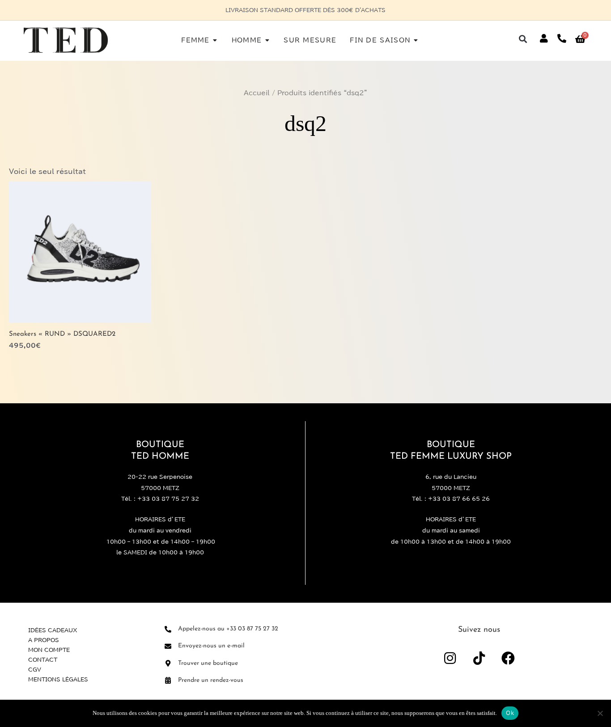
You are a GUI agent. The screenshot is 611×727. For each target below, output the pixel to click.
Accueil (257, 93)
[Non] (599, 713)
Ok (510, 712)
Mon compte (49, 649)
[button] (523, 38)
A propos (43, 639)
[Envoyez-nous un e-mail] (168, 646)
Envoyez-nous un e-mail (211, 645)
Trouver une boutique (208, 663)
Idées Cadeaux (52, 630)
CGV (34, 669)
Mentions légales (58, 679)
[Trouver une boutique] (168, 663)
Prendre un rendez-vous (210, 680)
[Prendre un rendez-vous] (168, 680)
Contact (42, 659)
